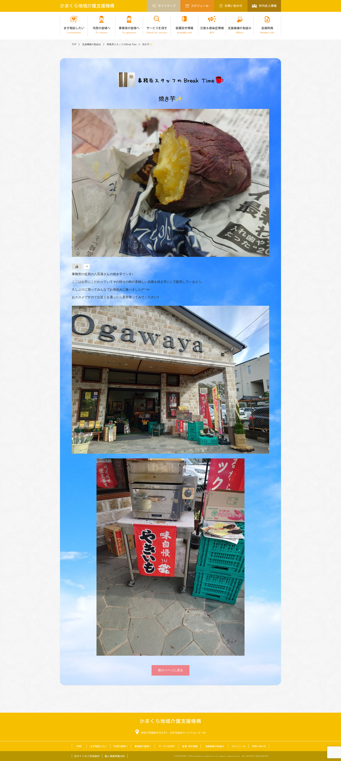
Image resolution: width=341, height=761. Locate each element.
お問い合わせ (233, 5)
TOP (74, 44)
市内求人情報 (267, 5)
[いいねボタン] (77, 266)
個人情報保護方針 (115, 756)
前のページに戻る (170, 670)
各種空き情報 (184, 30)
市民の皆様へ (101, 30)
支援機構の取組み (239, 30)
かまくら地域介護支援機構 (87, 6)
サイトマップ (167, 5)
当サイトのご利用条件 (87, 756)
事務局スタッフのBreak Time (122, 44)
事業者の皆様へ (129, 30)
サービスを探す (156, 30)
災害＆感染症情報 (212, 30)
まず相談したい (74, 30)
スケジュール (200, 5)
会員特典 (267, 30)
